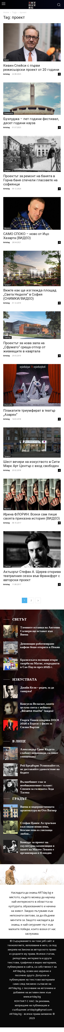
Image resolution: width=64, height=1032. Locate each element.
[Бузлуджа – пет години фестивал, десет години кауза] (32, 98)
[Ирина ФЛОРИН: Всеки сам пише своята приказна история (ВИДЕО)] (32, 494)
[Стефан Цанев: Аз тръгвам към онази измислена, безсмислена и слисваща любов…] (10, 827)
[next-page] (38, 600)
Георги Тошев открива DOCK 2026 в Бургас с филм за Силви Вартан (39, 724)
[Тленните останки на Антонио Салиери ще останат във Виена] (10, 631)
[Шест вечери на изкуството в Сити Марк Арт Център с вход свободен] (32, 442)
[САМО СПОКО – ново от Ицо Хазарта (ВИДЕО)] (32, 213)
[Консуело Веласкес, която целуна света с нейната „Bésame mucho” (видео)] (10, 707)
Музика (7, 228)
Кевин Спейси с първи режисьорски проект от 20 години (31, 68)
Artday (6, 74)
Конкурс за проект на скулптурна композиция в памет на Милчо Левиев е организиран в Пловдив (37, 847)
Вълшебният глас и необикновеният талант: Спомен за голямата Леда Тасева (37, 787)
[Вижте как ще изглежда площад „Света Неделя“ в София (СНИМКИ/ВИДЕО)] (32, 268)
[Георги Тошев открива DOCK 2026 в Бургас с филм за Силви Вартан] (10, 724)
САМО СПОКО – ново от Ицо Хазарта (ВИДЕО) (26, 236)
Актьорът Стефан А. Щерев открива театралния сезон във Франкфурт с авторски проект (32, 576)
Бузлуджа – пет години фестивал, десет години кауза (31, 121)
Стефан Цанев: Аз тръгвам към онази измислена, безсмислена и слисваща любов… (38, 828)
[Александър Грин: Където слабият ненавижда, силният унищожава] (10, 753)
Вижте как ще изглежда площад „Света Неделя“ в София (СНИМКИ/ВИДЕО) (29, 294)
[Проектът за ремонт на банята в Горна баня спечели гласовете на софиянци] (32, 154)
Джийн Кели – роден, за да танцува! (37, 689)
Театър (7, 337)
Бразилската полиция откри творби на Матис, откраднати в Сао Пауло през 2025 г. (39, 663)
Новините (8, 113)
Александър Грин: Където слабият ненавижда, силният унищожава (39, 753)
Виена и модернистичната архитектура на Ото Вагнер (38, 808)
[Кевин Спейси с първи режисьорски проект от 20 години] (32, 42)
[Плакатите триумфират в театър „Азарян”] (32, 385)
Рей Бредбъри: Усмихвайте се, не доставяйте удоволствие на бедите (40, 769)
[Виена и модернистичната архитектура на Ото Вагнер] (10, 810)
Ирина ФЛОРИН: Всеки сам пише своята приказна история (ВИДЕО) (31, 516)
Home (6, 12)
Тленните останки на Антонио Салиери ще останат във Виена (40, 631)
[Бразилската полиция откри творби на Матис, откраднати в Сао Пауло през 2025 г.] (10, 663)
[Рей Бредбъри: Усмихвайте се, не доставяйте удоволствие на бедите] (10, 769)
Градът (7, 170)
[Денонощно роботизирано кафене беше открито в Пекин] (10, 647)
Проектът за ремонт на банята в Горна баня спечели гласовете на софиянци (30, 180)
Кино (6, 60)
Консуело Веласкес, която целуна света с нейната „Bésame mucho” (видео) (37, 707)
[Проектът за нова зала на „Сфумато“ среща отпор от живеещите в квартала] (32, 325)
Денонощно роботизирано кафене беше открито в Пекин (40, 645)
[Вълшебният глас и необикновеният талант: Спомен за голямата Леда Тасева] (10, 785)
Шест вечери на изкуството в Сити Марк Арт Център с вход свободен (31, 464)
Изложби (8, 405)
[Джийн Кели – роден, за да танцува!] (10, 691)
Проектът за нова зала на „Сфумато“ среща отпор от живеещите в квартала (24, 347)
